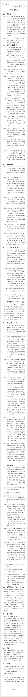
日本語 (20, 6)
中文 (24, 6)
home (14, 689)
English (15, 6)
